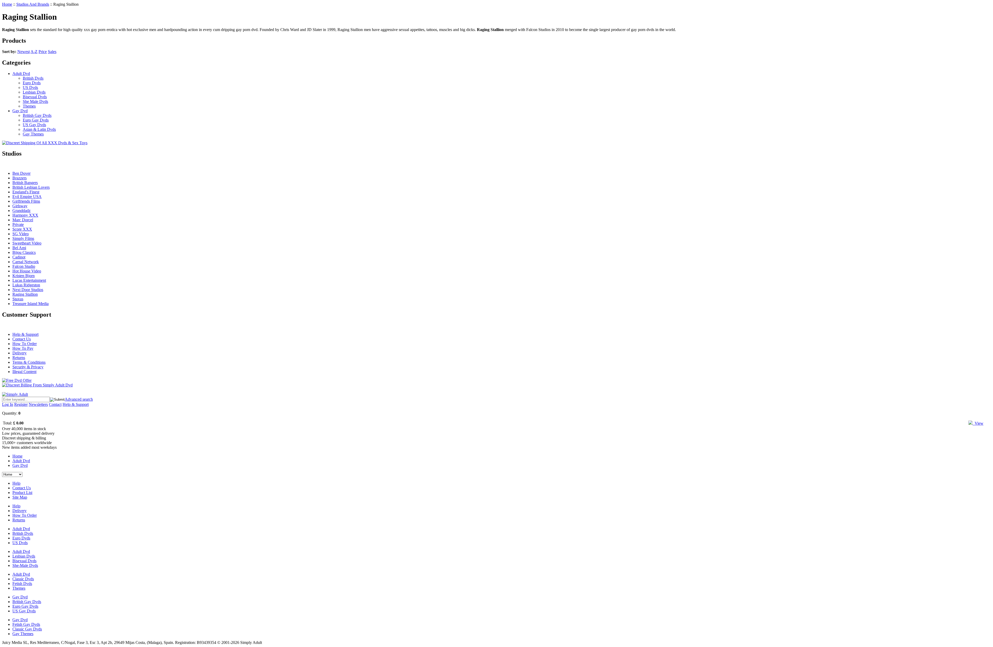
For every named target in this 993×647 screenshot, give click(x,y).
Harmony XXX (25, 215)
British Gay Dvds (37, 115)
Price (43, 51)
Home (7, 4)
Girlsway (19, 206)
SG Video (20, 234)
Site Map (19, 497)
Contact (55, 404)
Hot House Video (26, 271)
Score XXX (22, 229)
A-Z (34, 51)
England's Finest (25, 192)
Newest (23, 51)
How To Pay (22, 348)
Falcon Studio (23, 266)
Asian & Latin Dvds (39, 129)
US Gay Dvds (34, 125)
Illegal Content (24, 371)
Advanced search (79, 399)
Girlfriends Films (26, 201)
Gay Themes (33, 134)
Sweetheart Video (26, 243)
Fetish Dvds (22, 583)
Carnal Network (25, 262)
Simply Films (23, 238)
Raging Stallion (25, 294)
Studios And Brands (32, 4)
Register (21, 404)
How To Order (24, 343)
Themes (29, 106)
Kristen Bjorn (23, 275)
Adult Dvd (21, 73)
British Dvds (33, 78)
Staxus (17, 299)
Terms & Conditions (29, 362)
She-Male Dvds (25, 565)
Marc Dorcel (22, 220)
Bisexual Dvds (35, 97)
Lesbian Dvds (34, 92)
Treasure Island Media (30, 303)
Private (18, 224)
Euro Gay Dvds (36, 120)
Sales (52, 51)
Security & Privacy (27, 367)
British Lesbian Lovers (31, 187)
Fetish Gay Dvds (26, 624)
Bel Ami (19, 248)
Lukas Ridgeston (26, 285)
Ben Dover (21, 173)
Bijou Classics (24, 252)
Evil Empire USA (27, 196)
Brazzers (19, 178)
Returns (18, 357)
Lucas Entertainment (29, 280)
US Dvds (30, 87)
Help (16, 483)
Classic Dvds (23, 579)
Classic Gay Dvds (27, 629)
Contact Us (21, 339)
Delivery (19, 353)
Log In (7, 404)
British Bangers (25, 182)
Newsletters (38, 404)
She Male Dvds (35, 101)
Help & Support (25, 334)
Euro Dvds (32, 83)
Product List (22, 492)
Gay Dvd (20, 111)
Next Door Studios (27, 289)
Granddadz (21, 210)
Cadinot (18, 257)
